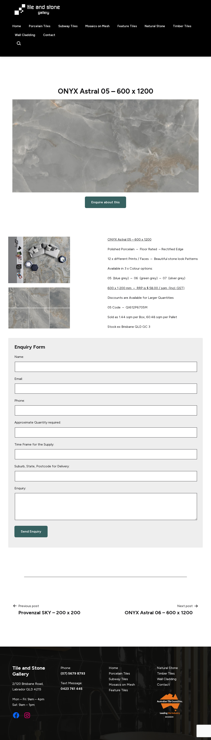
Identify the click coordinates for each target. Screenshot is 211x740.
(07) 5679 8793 (73, 673)
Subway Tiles (67, 26)
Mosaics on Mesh (97, 26)
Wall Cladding (25, 35)
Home (16, 26)
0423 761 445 (71, 689)
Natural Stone (155, 26)
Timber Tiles (182, 26)
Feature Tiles (127, 26)
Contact (49, 35)
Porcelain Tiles (39, 26)
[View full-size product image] (105, 145)
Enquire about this (105, 202)
